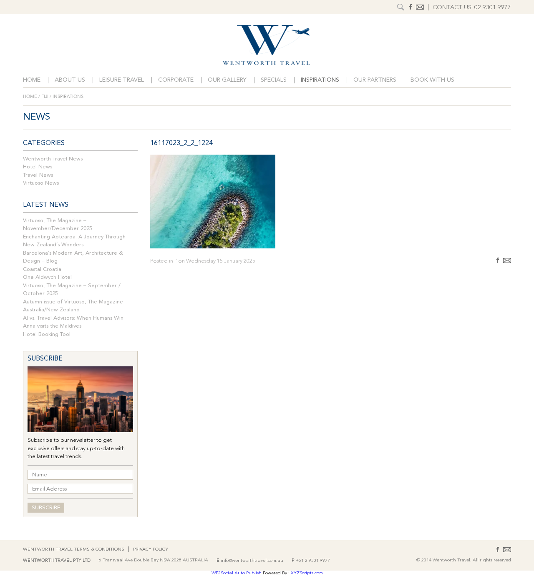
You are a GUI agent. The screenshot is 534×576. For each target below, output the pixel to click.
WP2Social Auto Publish (237, 573)
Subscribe (46, 508)
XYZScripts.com (307, 573)
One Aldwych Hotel (47, 277)
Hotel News (37, 167)
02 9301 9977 (492, 8)
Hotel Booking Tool (47, 334)
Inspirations (320, 80)
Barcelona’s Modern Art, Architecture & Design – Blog (73, 257)
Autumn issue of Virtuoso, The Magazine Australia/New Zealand (73, 306)
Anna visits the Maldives (52, 326)
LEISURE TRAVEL (121, 80)
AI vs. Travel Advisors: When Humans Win (73, 318)
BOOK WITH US (432, 80)
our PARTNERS (374, 80)
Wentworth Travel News (53, 159)
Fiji (45, 96)
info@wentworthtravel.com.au (252, 560)
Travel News (38, 175)
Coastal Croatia (42, 269)
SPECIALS (274, 80)
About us (70, 80)
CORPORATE (176, 80)
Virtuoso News (41, 183)
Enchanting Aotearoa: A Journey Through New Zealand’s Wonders (74, 241)
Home (31, 80)
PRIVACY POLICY (150, 549)
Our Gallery (227, 80)
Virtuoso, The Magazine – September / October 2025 (72, 290)
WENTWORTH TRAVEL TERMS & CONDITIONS (73, 549)
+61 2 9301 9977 (313, 560)
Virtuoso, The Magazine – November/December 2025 (57, 225)
